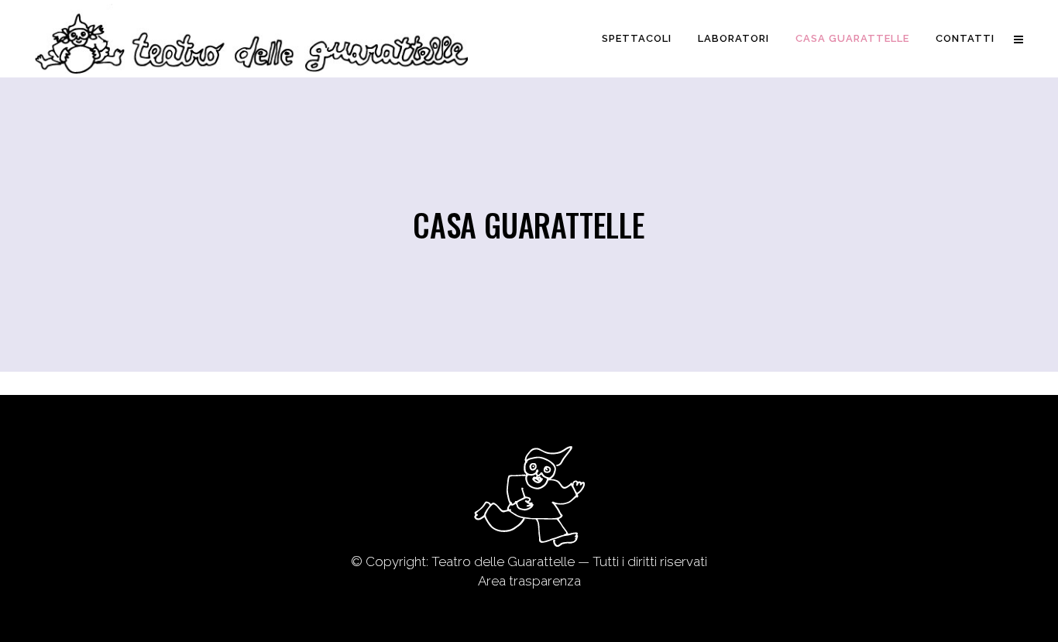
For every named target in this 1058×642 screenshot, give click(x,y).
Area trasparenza (529, 581)
